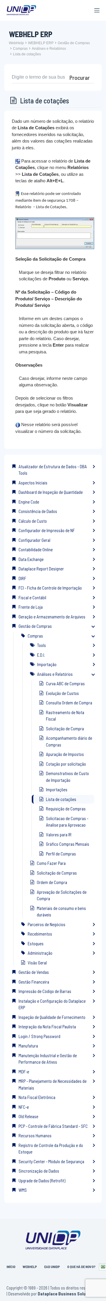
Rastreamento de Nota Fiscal (65, 716)
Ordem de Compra (52, 882)
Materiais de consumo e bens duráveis (61, 912)
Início (10, 1266)
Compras (20, 49)
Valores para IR (59, 834)
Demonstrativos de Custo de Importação (67, 777)
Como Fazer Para (51, 863)
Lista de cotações (27, 54)
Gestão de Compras (74, 43)
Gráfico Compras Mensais (67, 844)
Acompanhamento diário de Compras (69, 741)
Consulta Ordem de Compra (69, 702)
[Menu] (97, 10)
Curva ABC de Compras (65, 683)
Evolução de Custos (62, 693)
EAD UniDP (52, 1266)
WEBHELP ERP (41, 43)
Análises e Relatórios (49, 49)
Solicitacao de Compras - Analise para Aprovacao (67, 822)
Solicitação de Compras (57, 872)
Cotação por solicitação (66, 764)
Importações (56, 789)
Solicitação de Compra (65, 728)
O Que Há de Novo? (81, 1266)
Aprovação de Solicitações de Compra (62, 895)
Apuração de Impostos (65, 754)
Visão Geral (37, 962)
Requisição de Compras (66, 808)
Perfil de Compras (61, 853)
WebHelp (16, 43)
